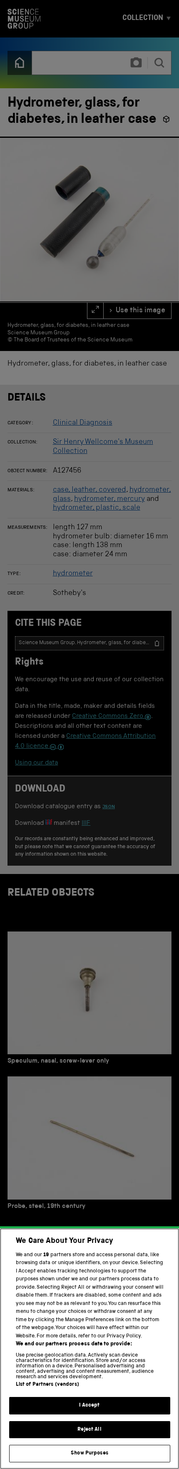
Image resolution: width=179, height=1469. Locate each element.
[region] (89, 1348)
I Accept (89, 1405)
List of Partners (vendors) (47, 1384)
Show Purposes (89, 1453)
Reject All (89, 1429)
